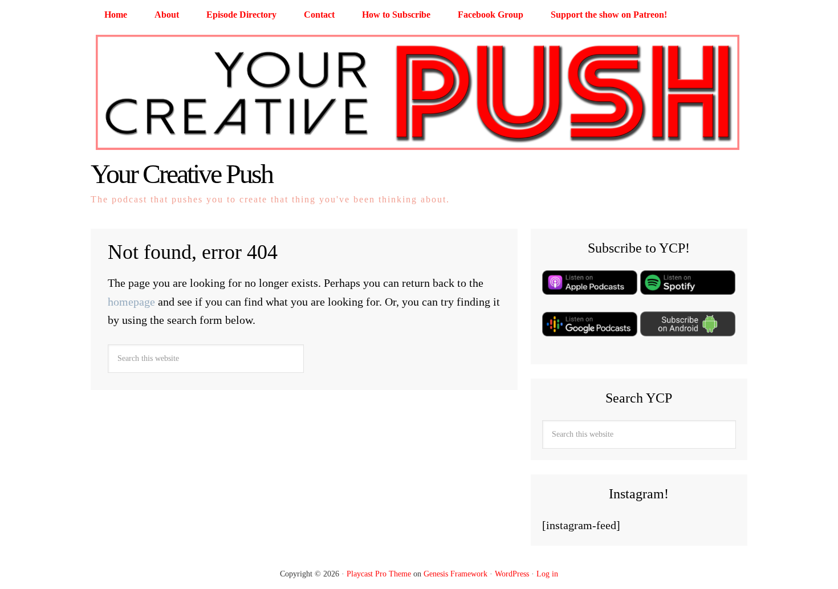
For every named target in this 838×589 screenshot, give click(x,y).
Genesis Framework (455, 574)
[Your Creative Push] (419, 150)
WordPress (512, 574)
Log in (547, 574)
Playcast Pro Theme (379, 574)
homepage (131, 301)
